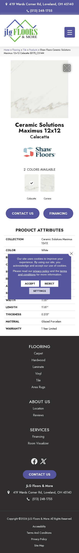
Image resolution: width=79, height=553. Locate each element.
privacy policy (41, 270)
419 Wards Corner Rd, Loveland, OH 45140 (41, 4)
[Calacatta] (32, 183)
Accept (30, 283)
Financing (58, 213)
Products (33, 49)
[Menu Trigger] (69, 32)
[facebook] (34, 461)
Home (7, 49)
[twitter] (43, 461)
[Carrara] (47, 183)
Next (73, 183)
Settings (39, 290)
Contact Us (23, 213)
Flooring (16, 49)
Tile (24, 49)
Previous (6, 183)
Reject (49, 283)
